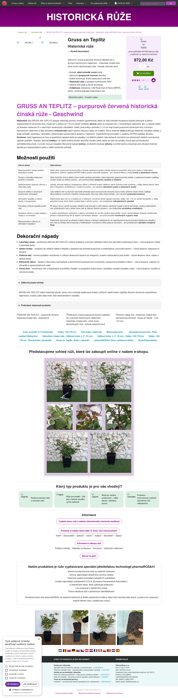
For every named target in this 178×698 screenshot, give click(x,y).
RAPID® (105, 677)
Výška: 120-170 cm (67, 331)
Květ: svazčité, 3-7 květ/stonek (38, 331)
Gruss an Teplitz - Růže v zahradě (72, 340)
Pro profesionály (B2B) (99, 3)
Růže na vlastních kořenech (51, 3)
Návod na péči (89, 555)
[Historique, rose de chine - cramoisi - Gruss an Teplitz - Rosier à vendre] (95, 650)
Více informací (23, 661)
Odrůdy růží (32, 3)
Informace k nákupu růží (89, 543)
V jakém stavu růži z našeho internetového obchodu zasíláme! (89, 521)
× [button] (39, 639)
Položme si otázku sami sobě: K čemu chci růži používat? (89, 530)
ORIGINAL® (98, 667)
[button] (22, 689)
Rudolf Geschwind (147, 340)
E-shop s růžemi (18, 3)
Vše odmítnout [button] (30, 684)
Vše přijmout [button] (13, 684)
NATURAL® (105, 674)
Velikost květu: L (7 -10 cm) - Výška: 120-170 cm (120, 336)
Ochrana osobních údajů (64, 693)
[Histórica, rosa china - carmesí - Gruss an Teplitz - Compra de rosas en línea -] (117, 650)
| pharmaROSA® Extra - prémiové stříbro (114, 340)
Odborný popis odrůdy (32, 282)
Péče (70, 3)
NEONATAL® (106, 681)
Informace (80, 3)
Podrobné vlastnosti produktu (36, 305)
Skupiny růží (22, 32)
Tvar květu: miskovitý (91, 331)
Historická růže (36, 32)
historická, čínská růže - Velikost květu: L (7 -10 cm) (67, 336)
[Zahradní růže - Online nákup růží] (171, 3)
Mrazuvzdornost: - (115, 331)
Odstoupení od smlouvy (114, 693)
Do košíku (145, 73)
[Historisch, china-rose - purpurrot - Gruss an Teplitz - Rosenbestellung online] (86, 650)
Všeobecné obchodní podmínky (89, 693)
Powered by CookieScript (22, 693)
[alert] (22, 665)
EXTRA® (106, 670)
